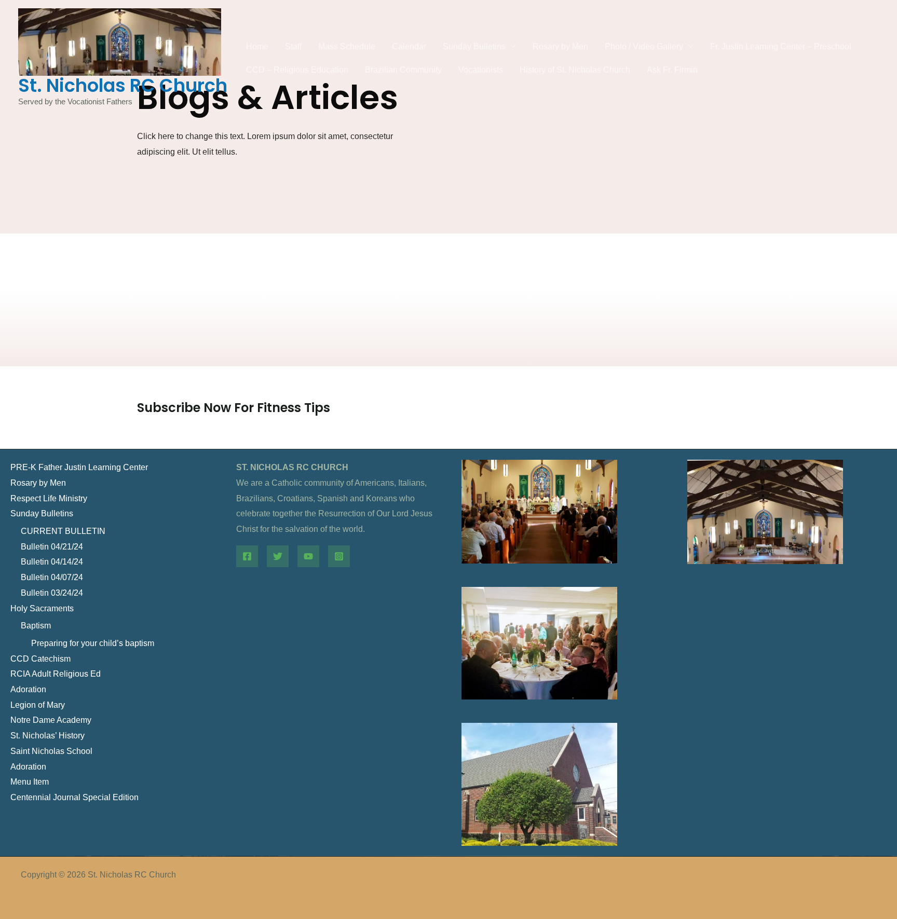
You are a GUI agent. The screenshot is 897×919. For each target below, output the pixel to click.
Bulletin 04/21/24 (52, 546)
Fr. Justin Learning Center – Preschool (780, 46)
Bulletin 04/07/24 (52, 577)
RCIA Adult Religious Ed (55, 673)
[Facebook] (247, 556)
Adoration (28, 689)
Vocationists (480, 69)
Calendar (409, 46)
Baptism (36, 625)
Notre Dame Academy (50, 720)
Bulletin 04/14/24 (52, 561)
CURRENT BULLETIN (63, 531)
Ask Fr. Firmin (672, 69)
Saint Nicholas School (51, 751)
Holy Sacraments (42, 608)
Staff (293, 46)
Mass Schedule (346, 46)
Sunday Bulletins (474, 46)
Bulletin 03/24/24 (52, 592)
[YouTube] (308, 556)
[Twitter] (278, 556)
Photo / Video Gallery (644, 46)
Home (257, 46)
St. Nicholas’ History (47, 735)
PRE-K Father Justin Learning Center (79, 467)
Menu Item (29, 781)
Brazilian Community (403, 69)
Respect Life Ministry (48, 498)
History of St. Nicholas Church (575, 69)
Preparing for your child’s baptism (92, 643)
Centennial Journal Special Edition (74, 797)
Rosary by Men (560, 46)
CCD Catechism (40, 658)
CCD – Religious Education (297, 69)
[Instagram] (339, 556)
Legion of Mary (37, 705)
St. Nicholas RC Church (122, 85)
